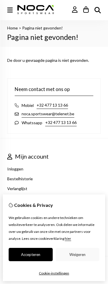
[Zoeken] (97, 10)
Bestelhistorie (20, 178)
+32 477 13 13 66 (52, 105)
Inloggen (15, 168)
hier (68, 238)
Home (12, 27)
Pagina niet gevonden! (42, 27)
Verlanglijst (17, 188)
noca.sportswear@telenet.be (48, 113)
